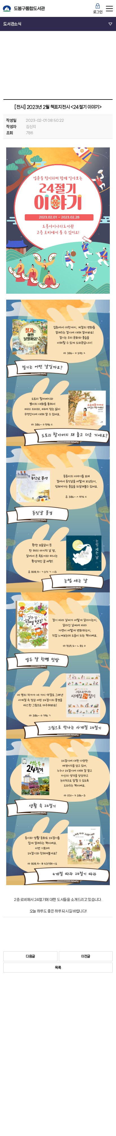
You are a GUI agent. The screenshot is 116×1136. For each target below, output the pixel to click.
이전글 (85, 956)
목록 (58, 967)
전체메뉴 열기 (109, 8)
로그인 (97, 12)
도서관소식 (12, 24)
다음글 (30, 956)
